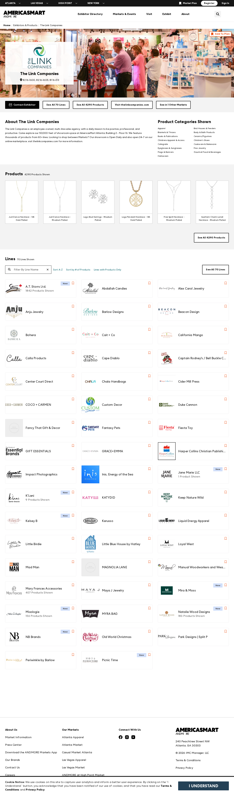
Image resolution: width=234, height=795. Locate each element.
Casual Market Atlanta (77, 752)
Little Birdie (33, 544)
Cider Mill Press (189, 381)
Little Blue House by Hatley (121, 544)
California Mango (190, 335)
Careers (10, 775)
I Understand (203, 785)
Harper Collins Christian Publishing (202, 451)
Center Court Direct (39, 381)
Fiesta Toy (185, 428)
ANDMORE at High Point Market (83, 775)
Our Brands (12, 760)
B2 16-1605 (42, 80)
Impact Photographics (41, 474)
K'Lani (30, 495)
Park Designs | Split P (193, 637)
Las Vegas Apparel (74, 760)
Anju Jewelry (34, 312)
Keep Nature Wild (191, 497)
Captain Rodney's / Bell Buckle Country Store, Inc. (202, 358)
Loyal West (186, 544)
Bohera (31, 335)
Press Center (13, 744)
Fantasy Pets (111, 428)
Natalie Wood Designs (194, 612)
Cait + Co (108, 335)
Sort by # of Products (78, 269)
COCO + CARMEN (38, 404)
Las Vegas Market (73, 767)
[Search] (9, 270)
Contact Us (12, 767)
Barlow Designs (113, 312)
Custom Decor (112, 404)
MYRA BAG (110, 613)
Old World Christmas (116, 637)
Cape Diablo (111, 358)
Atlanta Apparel (73, 737)
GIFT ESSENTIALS (38, 451)
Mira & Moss (187, 590)
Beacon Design (188, 312)
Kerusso (107, 521)
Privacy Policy (184, 767)
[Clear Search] (49, 270)
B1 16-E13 (54, 80)
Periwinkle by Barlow (40, 660)
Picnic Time (110, 660)
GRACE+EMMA (112, 451)
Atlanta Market (72, 744)
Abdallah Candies (114, 288)
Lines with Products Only (107, 269)
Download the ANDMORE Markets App (31, 752)
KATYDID (108, 497)
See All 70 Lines (56, 104)
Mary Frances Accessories (44, 588)
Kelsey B (31, 521)
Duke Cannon (187, 404)
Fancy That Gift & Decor (43, 428)
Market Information (18, 737)
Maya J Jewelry (113, 590)
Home (7, 25)
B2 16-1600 (29, 80)
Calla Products (36, 358)
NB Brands (33, 637)
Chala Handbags (114, 381)
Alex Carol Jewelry (191, 288)
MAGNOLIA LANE (114, 567)
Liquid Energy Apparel (193, 521)
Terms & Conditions (188, 760)
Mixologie (32, 612)
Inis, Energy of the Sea (117, 474)
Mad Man (32, 567)
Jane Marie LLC (189, 472)
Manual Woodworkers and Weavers (202, 567)
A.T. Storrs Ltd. (36, 286)
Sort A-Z (58, 269)
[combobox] (28, 270)
